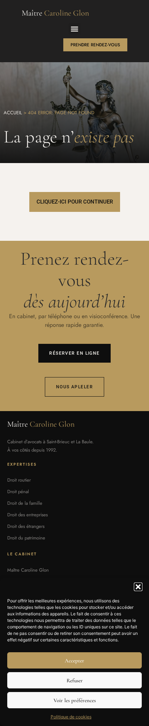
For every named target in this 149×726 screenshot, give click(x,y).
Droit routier (19, 480)
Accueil (13, 112)
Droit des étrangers (25, 526)
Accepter (74, 660)
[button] (138, 586)
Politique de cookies (71, 716)
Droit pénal (18, 491)
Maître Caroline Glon (28, 570)
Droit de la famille (24, 503)
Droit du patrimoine (26, 537)
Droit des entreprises (27, 514)
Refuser (75, 680)
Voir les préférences (75, 700)
